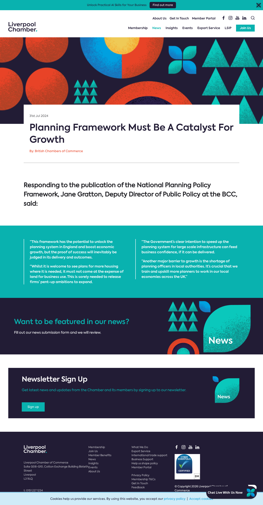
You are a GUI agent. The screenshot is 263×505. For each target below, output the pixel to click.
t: (33, 490)
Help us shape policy (145, 463)
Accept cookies (201, 499)
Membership (138, 28)
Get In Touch (179, 18)
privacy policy (174, 499)
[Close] (258, 5)
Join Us (245, 28)
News (156, 28)
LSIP (228, 28)
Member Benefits (99, 455)
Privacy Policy (140, 475)
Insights (172, 28)
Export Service (208, 28)
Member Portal (203, 18)
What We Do (140, 447)
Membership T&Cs (143, 479)
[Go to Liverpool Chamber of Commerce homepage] (22, 27)
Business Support (142, 459)
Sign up (33, 407)
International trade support (149, 455)
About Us (159, 18)
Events (187, 28)
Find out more (163, 5)
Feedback (138, 487)
